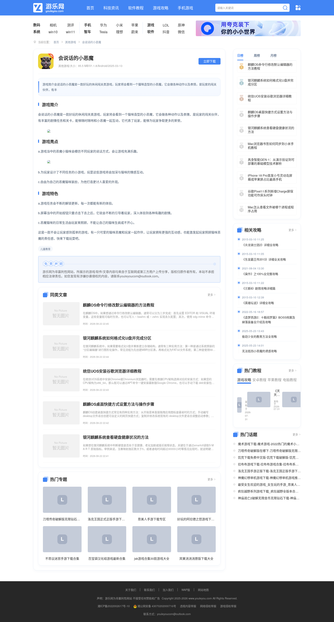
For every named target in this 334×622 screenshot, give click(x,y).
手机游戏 (185, 8)
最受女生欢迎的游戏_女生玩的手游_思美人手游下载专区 (269, 484)
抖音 (166, 31)
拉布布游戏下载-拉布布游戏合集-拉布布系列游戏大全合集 (269, 464)
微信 (181, 31)
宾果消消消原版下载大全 (196, 558)
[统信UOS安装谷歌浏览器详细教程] (61, 379)
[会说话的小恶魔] (46, 61)
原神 (181, 24)
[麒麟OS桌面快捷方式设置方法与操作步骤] (61, 412)
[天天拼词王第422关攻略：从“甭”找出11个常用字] (239, 405)
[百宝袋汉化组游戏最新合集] (107, 539)
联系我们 (149, 590)
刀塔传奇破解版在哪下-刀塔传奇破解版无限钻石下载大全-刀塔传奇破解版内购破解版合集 (269, 450)
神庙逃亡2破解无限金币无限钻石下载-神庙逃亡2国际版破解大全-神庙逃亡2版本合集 (269, 498)
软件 (150, 31)
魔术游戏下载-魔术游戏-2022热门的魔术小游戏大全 (269, 444)
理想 (119, 31)
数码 (36, 24)
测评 (70, 24)
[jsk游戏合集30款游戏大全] (151, 539)
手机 (87, 24)
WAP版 (185, 590)
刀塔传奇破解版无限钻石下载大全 (62, 519)
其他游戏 (70, 42)
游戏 (150, 24)
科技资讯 (111, 8)
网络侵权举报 (208, 606)
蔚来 (134, 31)
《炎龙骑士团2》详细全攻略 (260, 245)
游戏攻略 (160, 8)
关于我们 (130, 590)
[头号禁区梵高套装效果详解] (293, 399)
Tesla (103, 31)
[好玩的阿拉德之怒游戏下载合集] (196, 500)
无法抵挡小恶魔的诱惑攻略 (259, 351)
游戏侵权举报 (228, 606)
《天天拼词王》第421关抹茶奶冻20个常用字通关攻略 (277, 393)
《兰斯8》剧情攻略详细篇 (258, 288)
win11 (70, 31)
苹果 (134, 24)
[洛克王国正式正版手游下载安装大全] (107, 500)
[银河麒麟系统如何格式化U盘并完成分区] (61, 346)
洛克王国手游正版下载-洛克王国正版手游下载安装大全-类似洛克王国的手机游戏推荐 (269, 471)
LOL (166, 24)
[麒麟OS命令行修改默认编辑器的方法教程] (61, 313)
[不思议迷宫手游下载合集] (62, 539)
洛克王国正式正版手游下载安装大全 (107, 519)
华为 (103, 24)
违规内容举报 (188, 606)
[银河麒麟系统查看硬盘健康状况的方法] (61, 446)
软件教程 (136, 8)
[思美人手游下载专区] (151, 500)
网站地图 (203, 590)
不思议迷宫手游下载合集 (62, 558)
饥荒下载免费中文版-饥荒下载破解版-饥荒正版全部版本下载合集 (269, 457)
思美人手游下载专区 (152, 519)
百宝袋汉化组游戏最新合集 (106, 558)
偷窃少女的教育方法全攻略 (259, 336)
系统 (36, 31)
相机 (53, 24)
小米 (119, 24)
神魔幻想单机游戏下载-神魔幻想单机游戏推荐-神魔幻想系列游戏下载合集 (269, 477)
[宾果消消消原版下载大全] (196, 539)
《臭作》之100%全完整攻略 (260, 274)
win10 (53, 31)
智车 (87, 31)
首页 (90, 8)
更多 (211, 295)
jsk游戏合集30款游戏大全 (151, 558)
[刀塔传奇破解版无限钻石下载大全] (62, 500)
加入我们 (168, 590)
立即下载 (209, 61)
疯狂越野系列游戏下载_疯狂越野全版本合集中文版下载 (269, 491)
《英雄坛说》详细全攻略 (258, 303)
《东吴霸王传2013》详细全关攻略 (264, 259)
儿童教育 (45, 249)
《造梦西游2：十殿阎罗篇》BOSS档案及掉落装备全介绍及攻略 (268, 319)
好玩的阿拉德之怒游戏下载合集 (196, 519)
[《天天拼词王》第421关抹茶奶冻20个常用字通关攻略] (258, 399)
